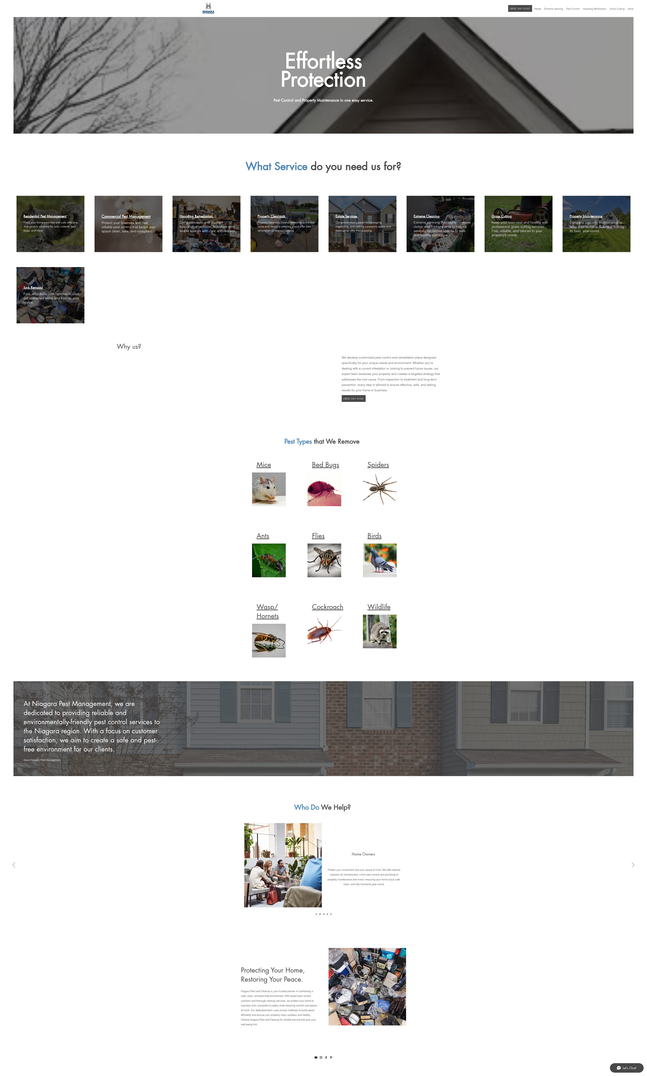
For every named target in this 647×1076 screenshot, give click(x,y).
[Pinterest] (331, 1057)
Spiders (378, 464)
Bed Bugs (325, 464)
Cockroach (327, 607)
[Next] (633, 865)
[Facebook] (326, 1057)
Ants (263, 535)
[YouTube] (316, 1057)
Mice (264, 464)
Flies (318, 535)
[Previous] (14, 865)
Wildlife (379, 607)
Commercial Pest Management (126, 216)
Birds (374, 535)
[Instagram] (321, 1057)
